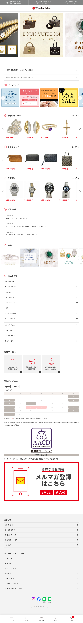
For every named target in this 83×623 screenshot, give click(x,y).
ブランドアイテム (11, 302)
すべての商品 (9, 281)
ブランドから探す (10, 313)
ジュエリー (9, 292)
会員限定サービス (11, 540)
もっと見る (75, 115)
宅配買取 (8, 573)
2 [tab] (39, 59)
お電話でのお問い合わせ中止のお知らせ (19, 77)
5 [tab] (46, 59)
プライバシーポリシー (12, 583)
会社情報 (8, 563)
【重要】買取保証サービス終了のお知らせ (20, 70)
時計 (7, 308)
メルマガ (8, 545)
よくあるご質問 (10, 530)
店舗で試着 (9, 330)
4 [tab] (44, 59)
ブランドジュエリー (12, 297)
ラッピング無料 (10, 335)
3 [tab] (41, 59)
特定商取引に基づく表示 (13, 588)
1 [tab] (36, 59)
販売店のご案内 (10, 568)
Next (80, 99)
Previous (3, 99)
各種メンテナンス (11, 535)
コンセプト (8, 558)
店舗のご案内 (9, 578)
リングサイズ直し (10, 325)
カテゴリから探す (11, 286)
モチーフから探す (11, 318)
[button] (3, 128)
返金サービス (9, 341)
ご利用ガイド (9, 525)
